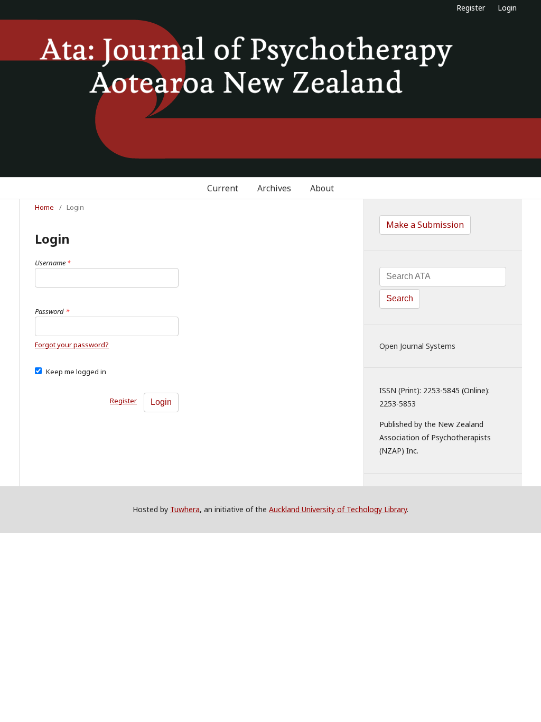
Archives (274, 188)
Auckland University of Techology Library (338, 509)
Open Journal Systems (417, 346)
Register (470, 8)
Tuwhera (185, 509)
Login (507, 8)
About (322, 188)
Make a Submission (425, 224)
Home (44, 207)
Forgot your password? (72, 344)
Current (222, 188)
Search (399, 298)
